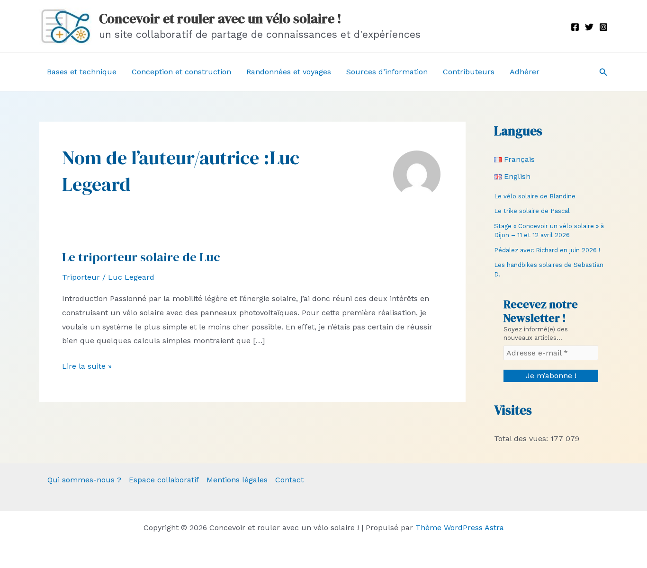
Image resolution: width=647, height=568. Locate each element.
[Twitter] (589, 27)
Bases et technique (82, 71)
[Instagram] (603, 27)
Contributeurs (468, 71)
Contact (289, 479)
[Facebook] (575, 27)
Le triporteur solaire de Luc (141, 257)
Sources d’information (387, 71)
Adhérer (524, 71)
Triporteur (81, 277)
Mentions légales (237, 479)
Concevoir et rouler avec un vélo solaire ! (220, 18)
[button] (603, 72)
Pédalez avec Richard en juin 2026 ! (547, 250)
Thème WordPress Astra (459, 527)
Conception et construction (181, 71)
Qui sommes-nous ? (84, 479)
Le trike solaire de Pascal (532, 210)
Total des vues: (522, 438)
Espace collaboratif (164, 479)
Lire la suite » (87, 367)
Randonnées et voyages (288, 71)
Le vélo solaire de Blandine (534, 196)
